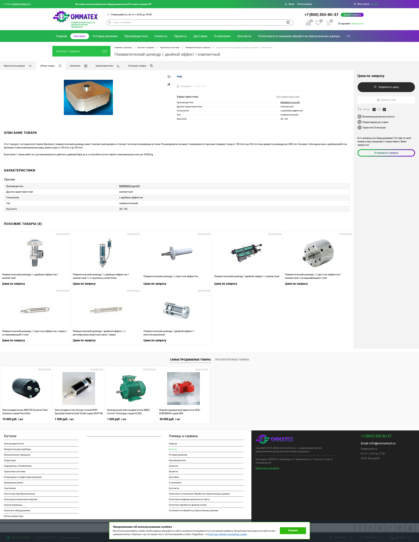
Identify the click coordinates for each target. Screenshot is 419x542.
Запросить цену (388, 87)
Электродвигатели (14, 443)
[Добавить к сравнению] (169, 84)
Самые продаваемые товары (190, 359)
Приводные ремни (13, 482)
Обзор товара (47, 66)
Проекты (180, 36)
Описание (75, 66)
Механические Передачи (17, 455)
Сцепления (10, 488)
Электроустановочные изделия (20, 499)
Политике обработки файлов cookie (227, 534)
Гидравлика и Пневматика (18, 466)
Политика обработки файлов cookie (188, 505)
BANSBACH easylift (290, 102)
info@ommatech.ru (20, 4)
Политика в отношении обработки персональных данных (299, 36)
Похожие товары (137, 66)
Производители (136, 36)
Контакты (244, 36)
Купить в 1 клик (388, 99)
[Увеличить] (88, 97)
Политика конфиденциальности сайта (189, 499)
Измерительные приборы (17, 449)
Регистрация (304, 4)
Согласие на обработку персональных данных (193, 510)
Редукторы (10, 460)
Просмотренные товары (232, 359)
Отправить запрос (386, 152)
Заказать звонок (352, 15)
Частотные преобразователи (19, 494)
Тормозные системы (14, 471)
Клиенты (161, 36)
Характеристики (104, 66)
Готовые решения (104, 36)
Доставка (200, 36)
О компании (222, 36)
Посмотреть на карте (267, 468)
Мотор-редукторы (13, 516)
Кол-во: (367, 109)
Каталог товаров (68, 51)
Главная (61, 36)
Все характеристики (288, 96)
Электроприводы (13, 505)
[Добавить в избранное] (169, 77)
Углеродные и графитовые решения (23, 477)
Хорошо (293, 530)
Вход (291, 4)
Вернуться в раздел (14, 66)
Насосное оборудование (17, 510)
